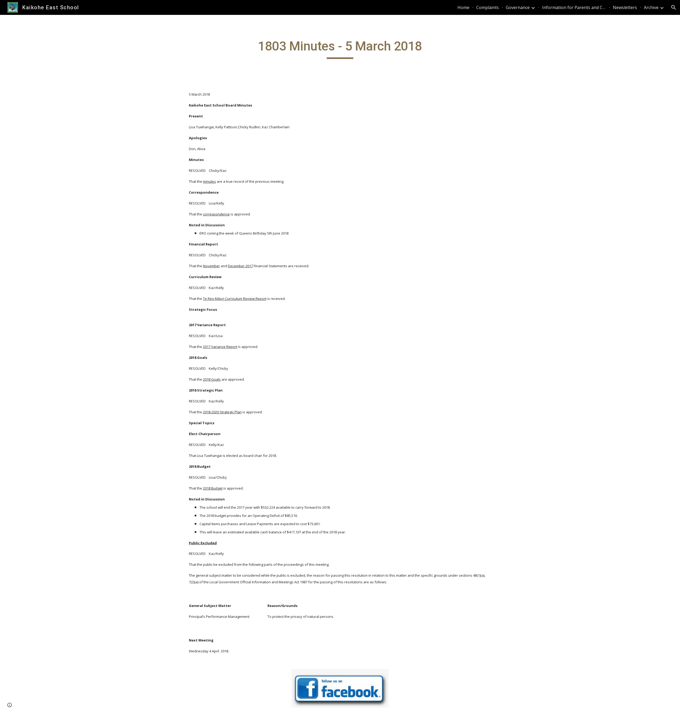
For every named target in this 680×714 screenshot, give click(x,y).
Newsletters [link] (625, 7)
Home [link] (463, 7)
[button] (673, 7)
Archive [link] (651, 7)
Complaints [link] (487, 7)
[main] (340, 48)
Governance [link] (518, 7)
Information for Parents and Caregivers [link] (574, 7)
